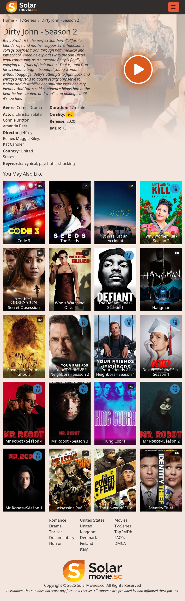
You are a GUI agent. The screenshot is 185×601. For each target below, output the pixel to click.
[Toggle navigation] (173, 7)
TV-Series (27, 20)
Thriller (55, 531)
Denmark (88, 537)
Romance (57, 520)
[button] (138, 69)
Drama (35, 107)
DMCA (120, 543)
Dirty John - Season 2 (60, 20)
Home (8, 20)
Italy (84, 549)
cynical (31, 163)
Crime (22, 107)
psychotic (47, 163)
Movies (120, 520)
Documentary (61, 537)
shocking (66, 163)
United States (92, 520)
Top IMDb (123, 531)
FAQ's (119, 537)
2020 (70, 121)
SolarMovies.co (91, 585)
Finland (86, 543)
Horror (55, 543)
